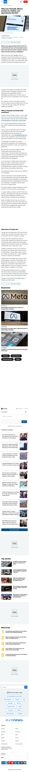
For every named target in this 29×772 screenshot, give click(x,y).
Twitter (18, 359)
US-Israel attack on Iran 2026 (14, 696)
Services (3, 753)
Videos (17, 740)
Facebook (5, 355)
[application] (14, 24)
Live (26, 1)
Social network (16, 355)
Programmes (4, 743)
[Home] (1, 5)
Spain (20, 706)
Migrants (20, 713)
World (16, 728)
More (2, 757)
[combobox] (14, 687)
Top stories (6, 559)
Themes (3, 725)
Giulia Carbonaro (5, 35)
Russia (17, 699)
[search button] (25, 687)
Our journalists (18, 743)
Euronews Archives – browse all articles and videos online (6, 748)
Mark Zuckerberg (7, 359)
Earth (2, 734)
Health (19, 710)
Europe (3, 728)
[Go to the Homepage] (5, 1)
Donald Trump (10, 706)
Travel (16, 737)
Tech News (9, 5)
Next (5, 5)
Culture (3, 740)
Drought (10, 703)
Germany (10, 710)
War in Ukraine (7, 699)
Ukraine (19, 703)
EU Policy (17, 731)
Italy (24, 699)
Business (3, 731)
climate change (10, 713)
